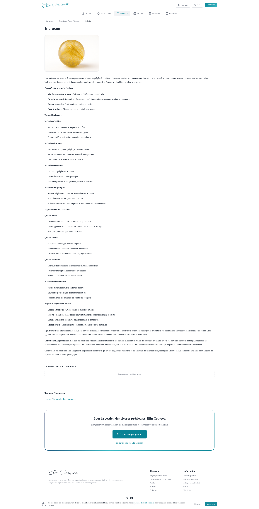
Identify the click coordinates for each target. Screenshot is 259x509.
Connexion (211, 5)
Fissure (48, 399)
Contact (185, 487)
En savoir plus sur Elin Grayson (129, 443)
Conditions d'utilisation (190, 479)
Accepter (211, 504)
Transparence (69, 399)
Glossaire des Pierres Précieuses (69, 21)
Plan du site (187, 490)
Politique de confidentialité (191, 483)
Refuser (197, 504)
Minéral (57, 399)
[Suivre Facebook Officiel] (131, 498)
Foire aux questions (189, 476)
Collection (153, 490)
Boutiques (153, 487)
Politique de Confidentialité (143, 503)
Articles (152, 483)
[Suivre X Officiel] (127, 498)
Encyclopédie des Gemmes (158, 476)
